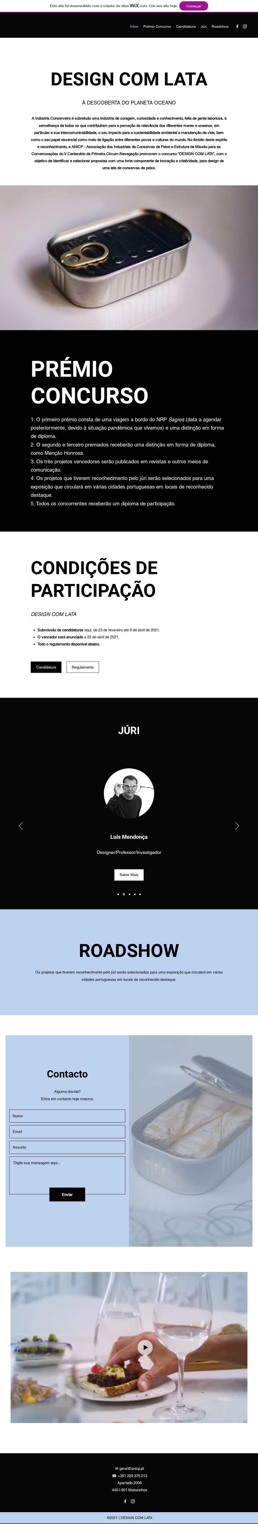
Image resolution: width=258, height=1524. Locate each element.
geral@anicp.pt (131, 1468)
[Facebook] (237, 26)
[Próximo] (237, 826)
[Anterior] (21, 826)
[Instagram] (244, 26)
